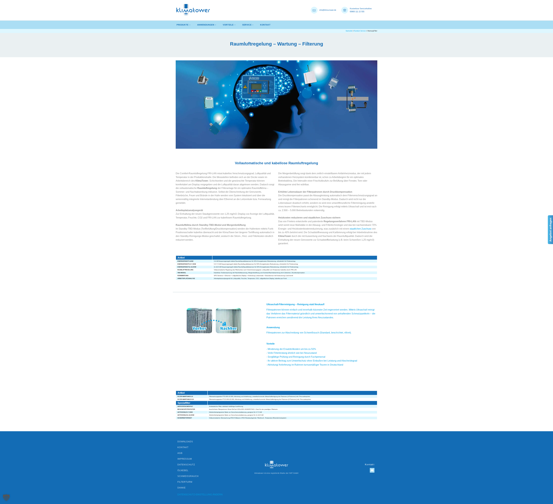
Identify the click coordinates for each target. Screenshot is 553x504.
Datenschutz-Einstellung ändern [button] (200, 494)
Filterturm (184, 482)
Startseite (349, 31)
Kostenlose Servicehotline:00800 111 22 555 (361, 10)
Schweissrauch (188, 476)
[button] (6, 497)
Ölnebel (182, 470)
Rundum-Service (360, 31)
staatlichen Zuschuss (360, 229)
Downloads (185, 441)
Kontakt (265, 25)
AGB (179, 453)
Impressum (184, 459)
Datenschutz (186, 464)
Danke (181, 487)
